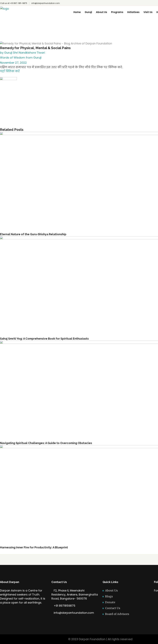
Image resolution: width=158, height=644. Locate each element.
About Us (111, 590)
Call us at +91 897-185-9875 (13, 3)
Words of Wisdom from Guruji (101, 28)
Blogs (109, 596)
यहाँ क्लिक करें (10, 71)
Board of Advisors (117, 614)
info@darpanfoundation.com (45, 3)
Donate (110, 602)
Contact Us (112, 608)
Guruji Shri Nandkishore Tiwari (24, 53)
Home (82, 28)
